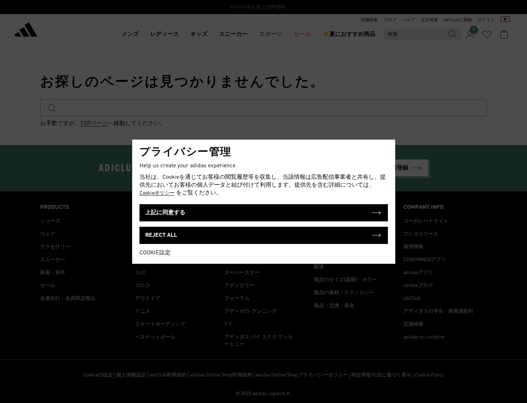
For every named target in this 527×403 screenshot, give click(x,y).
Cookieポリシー (157, 193)
